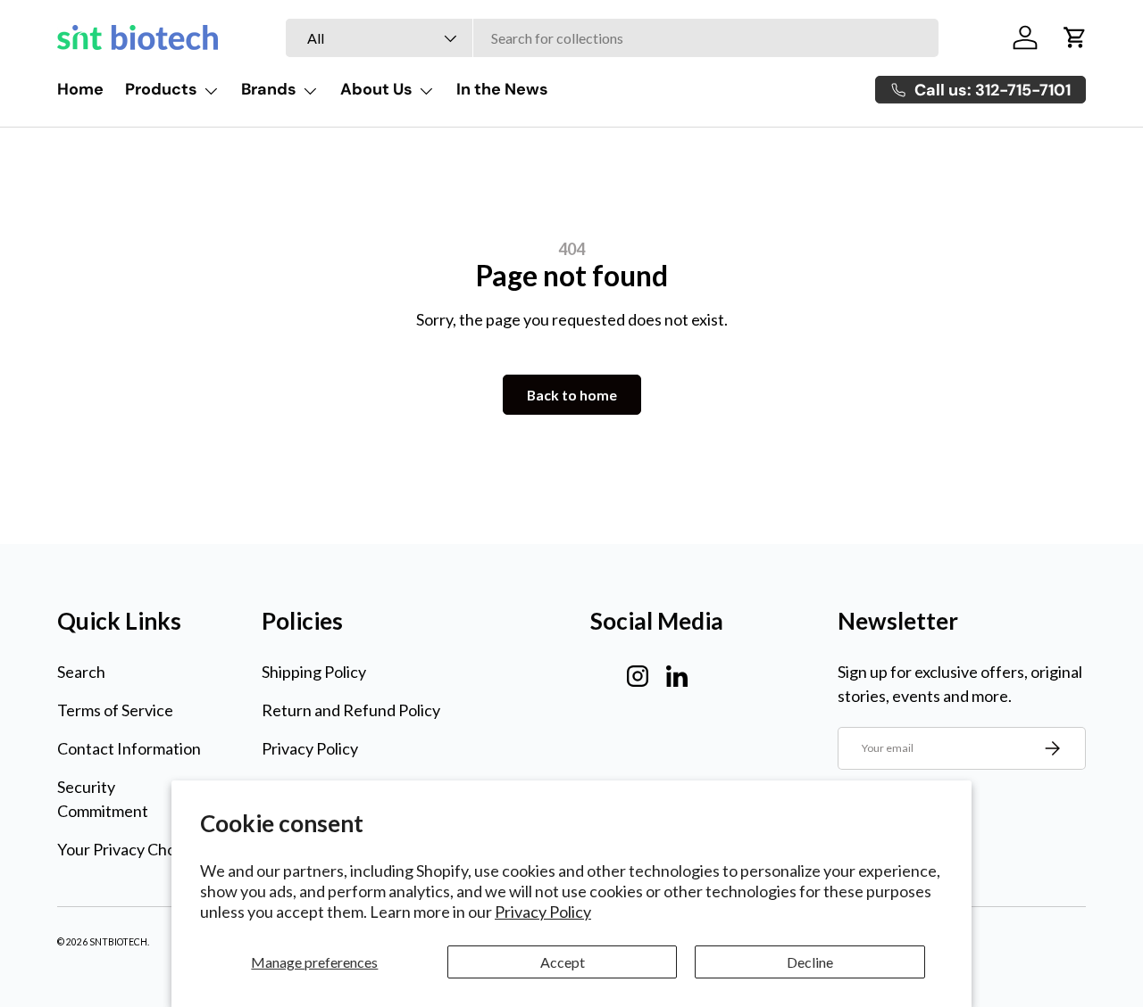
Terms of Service (115, 710)
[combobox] (612, 38)
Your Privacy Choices (130, 849)
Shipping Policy (314, 671)
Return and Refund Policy (351, 710)
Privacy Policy (543, 911)
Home (80, 89)
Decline (810, 961)
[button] (1075, 37)
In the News (502, 89)
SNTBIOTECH (118, 942)
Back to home (572, 394)
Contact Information (129, 748)
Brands (268, 89)
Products (161, 89)
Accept (562, 961)
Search (81, 671)
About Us (376, 89)
